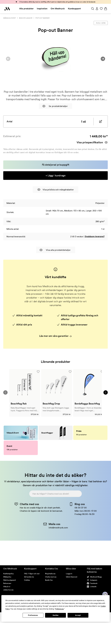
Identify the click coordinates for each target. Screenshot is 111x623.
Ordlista (27, 580)
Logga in (69, 573)
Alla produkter (26, 8)
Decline (55, 615)
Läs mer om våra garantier (54, 335)
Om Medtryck (58, 8)
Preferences (33, 615)
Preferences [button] (59, 609)
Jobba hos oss (8, 590)
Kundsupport (74, 8)
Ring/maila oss (50, 573)
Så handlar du (29, 577)
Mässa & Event (9, 18)
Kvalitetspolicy (8, 573)
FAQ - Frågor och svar (32, 573)
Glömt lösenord (71, 577)
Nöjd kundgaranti (9, 580)
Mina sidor (71, 568)
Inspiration (42, 8)
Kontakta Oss (51, 568)
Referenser (7, 583)
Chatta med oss (50, 577)
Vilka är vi (6, 586)
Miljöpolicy (7, 577)
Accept (78, 615)
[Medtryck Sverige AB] (7, 8)
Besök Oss (49, 580)
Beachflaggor (25, 18)
